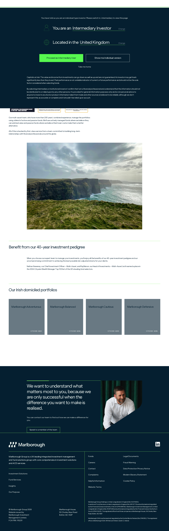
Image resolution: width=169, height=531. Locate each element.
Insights (12, 486)
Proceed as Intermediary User (61, 57)
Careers (91, 462)
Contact (92, 469)
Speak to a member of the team (43, 430)
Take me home (84, 67)
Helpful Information (96, 481)
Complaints (93, 475)
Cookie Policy (129, 481)
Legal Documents (131, 456)
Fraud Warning (129, 462)
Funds (91, 456)
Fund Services (15, 480)
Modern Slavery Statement (135, 475)
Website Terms (95, 487)
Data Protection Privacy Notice (136, 469)
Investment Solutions (18, 474)
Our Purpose (14, 492)
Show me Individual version (107, 57)
